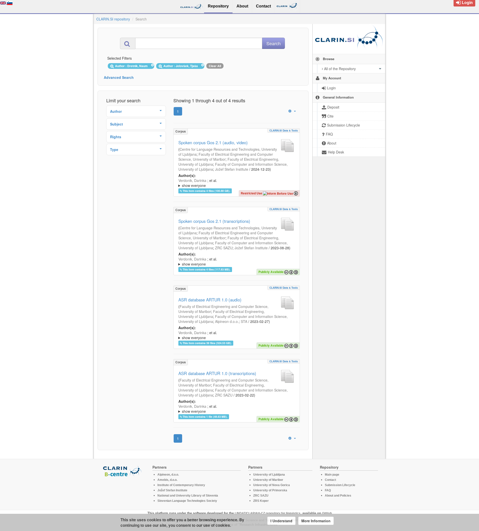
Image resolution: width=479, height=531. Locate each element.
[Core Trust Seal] (123, 491)
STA (244, 321)
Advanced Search (119, 77)
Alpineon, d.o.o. (168, 474)
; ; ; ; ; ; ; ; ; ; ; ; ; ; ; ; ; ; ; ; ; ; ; (236, 261)
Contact (330, 480)
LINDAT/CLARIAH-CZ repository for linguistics (267, 513)
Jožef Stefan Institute (231, 169)
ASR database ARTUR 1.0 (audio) (209, 300)
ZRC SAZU (224, 247)
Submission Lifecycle (340, 485)
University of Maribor (268, 480)
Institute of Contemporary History (181, 485)
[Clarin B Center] (123, 470)
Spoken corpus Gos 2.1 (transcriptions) (214, 221)
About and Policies (338, 495)
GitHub (327, 513)
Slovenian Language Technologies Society (187, 501)
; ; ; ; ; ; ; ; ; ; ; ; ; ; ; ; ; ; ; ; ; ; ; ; (236, 183)
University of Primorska (270, 490)
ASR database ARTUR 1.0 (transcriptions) (217, 373)
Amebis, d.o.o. (167, 480)
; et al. (197, 183)
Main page (332, 474)
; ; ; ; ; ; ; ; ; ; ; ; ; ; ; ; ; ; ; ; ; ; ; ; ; (236, 409)
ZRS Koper (261, 501)
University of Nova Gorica (271, 485)
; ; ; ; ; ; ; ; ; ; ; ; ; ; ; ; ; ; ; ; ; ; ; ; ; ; (236, 335)
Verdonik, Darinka (192, 180)
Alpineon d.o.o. (227, 321)
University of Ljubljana (269, 474)
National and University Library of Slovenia (187, 495)
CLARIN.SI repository (113, 18)
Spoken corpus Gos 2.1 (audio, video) (213, 142)
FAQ (328, 490)
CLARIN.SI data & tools (283, 130)
